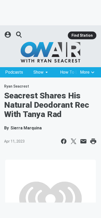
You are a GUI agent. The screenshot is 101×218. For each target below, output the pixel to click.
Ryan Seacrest (16, 86)
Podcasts (14, 72)
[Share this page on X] (73, 141)
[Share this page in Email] (83, 141)
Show (38, 72)
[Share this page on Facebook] (63, 141)
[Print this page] (93, 141)
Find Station (82, 35)
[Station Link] (50, 52)
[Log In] (8, 35)
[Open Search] (19, 35)
